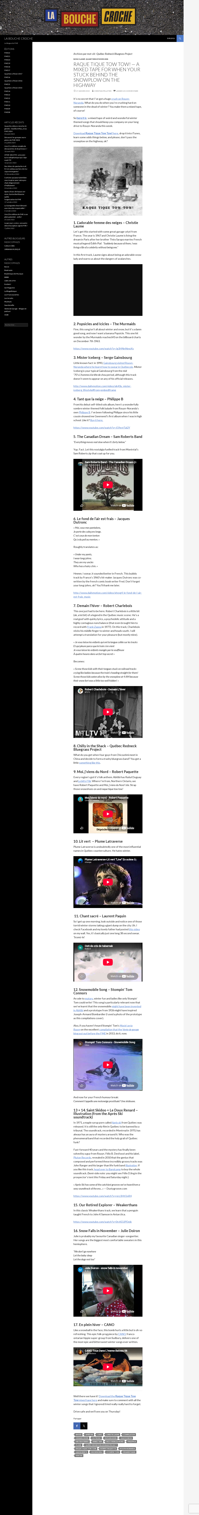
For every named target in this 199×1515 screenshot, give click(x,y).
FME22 (7, 53)
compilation (129, 1434)
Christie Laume (112, 1434)
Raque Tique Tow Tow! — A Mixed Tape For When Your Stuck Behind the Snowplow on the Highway (106, 74)
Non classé (79, 59)
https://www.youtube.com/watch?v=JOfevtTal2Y (101, 427)
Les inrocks (8, 298)
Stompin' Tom (113, 1452)
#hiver (78, 1434)
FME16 (7, 77)
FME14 (7, 91)
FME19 (7, 63)
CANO (122, 1334)
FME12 (7, 98)
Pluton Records (82, 1157)
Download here (95, 133)
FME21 (7, 56)
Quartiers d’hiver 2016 (13, 81)
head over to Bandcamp (107, 1169)
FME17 (7, 70)
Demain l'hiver (82, 1438)
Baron (6, 267)
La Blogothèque (10, 291)
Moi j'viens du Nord (115, 1441)
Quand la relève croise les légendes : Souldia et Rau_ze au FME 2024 (15, 128)
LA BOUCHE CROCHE (18, 38)
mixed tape (97, 1441)
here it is (82, 118)
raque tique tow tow (86, 1448)
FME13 (7, 95)
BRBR (6, 277)
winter (79, 1455)
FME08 (7, 112)
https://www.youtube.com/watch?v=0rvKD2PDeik (102, 1221)
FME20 (7, 60)
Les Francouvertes (11, 295)
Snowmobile (97, 1452)
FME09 (7, 109)
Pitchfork (8, 302)
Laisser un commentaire (127, 91)
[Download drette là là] (107, 180)
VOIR (6, 315)
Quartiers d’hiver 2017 (13, 74)
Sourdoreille (9, 305)
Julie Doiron (126, 1438)
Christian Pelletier (102, 91)
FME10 (7, 105)
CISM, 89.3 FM (10, 281)
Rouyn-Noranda (127, 1448)
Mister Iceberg (82, 1441)
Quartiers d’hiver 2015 (97, 59)
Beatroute (8, 270)
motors (89, 998)
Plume (78, 1445)
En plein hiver (111, 1438)
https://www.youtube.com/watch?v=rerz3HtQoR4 (102, 1196)
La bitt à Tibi (84, 781)
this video (134, 929)
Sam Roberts (81, 1452)
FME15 (7, 84)
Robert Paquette (108, 1448)
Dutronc (96, 1438)
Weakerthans (129, 1452)
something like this (89, 762)
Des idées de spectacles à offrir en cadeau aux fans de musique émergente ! (16, 169)
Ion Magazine (9, 288)
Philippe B (84, 412)
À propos (171, 38)
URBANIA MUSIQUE (12, 249)
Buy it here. (96, 420)
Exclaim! (7, 284)
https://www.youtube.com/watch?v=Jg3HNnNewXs (103, 348)
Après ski (89, 1434)
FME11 (7, 102)
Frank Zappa (94, 626)
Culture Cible (9, 246)
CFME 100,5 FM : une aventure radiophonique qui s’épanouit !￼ (15, 157)
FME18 (7, 67)
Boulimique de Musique (13, 274)
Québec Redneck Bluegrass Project (101, 1445)
